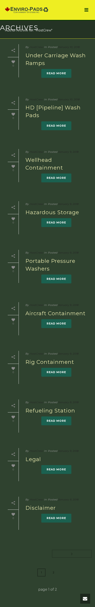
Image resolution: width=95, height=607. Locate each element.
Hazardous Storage (52, 212)
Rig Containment (49, 362)
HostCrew (36, 47)
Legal (33, 459)
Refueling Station (50, 410)
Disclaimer (40, 508)
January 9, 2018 (68, 151)
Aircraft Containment (55, 313)
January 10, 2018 (69, 47)
